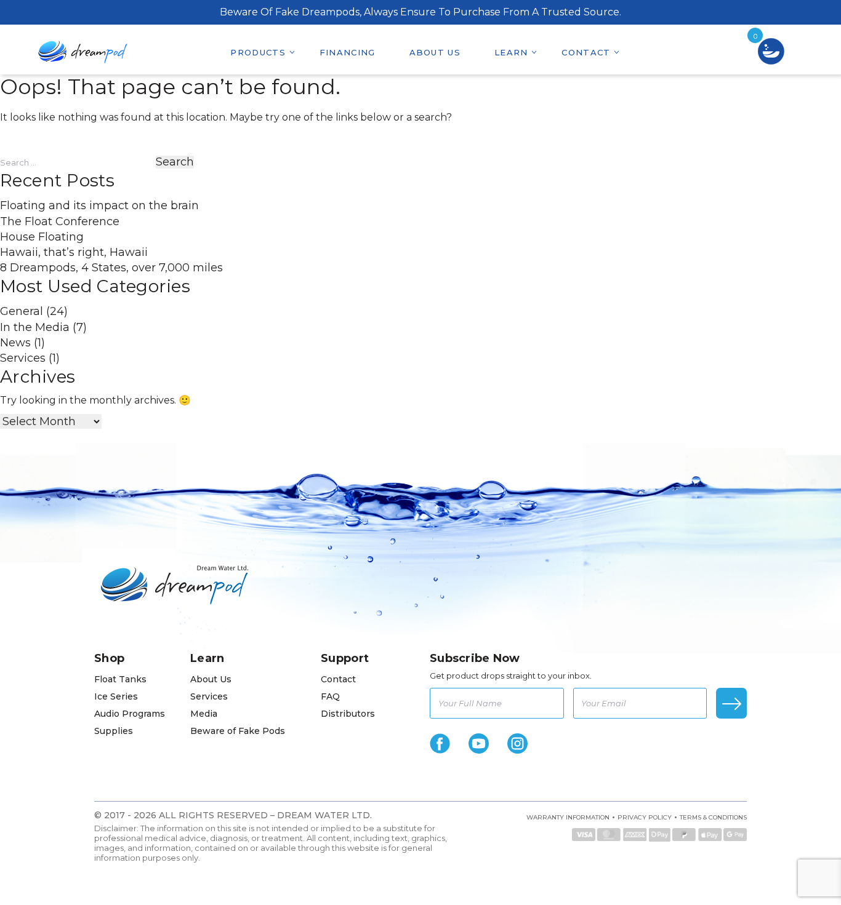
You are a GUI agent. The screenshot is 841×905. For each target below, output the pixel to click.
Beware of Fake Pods (237, 730)
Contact (585, 52)
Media (203, 713)
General (21, 311)
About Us (435, 52)
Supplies (113, 730)
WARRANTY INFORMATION (568, 817)
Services (23, 358)
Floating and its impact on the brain (99, 205)
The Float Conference (59, 221)
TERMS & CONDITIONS (713, 817)
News (15, 342)
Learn (511, 52)
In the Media (35, 327)
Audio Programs (129, 713)
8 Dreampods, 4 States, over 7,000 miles (111, 267)
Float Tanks (120, 679)
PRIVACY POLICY (645, 817)
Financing (348, 52)
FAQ (330, 696)
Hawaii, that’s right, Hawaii (74, 252)
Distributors (348, 713)
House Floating (42, 237)
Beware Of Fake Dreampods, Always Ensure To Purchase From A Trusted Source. (420, 12)
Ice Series (116, 696)
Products (257, 52)
